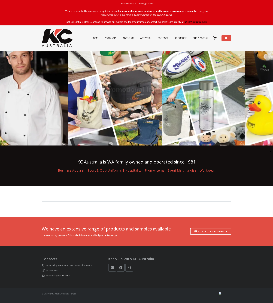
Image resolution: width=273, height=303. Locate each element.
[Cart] (214, 38)
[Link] (57, 38)
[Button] (226, 38)
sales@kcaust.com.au (195, 21)
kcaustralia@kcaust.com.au (58, 275)
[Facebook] (121, 268)
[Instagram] (129, 268)
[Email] (112, 268)
